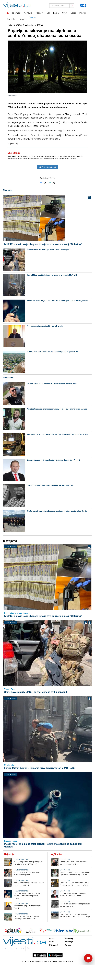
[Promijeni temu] (83, 5)
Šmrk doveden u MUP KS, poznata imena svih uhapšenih (49, 249)
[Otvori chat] (88, 958)
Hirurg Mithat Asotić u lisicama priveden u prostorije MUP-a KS (52, 275)
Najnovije (28, 13)
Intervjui (82, 13)
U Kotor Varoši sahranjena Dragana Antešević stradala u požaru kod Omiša (57, 511)
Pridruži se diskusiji (49, 167)
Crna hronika (11, 546)
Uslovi (52, 942)
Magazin (23, 19)
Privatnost (53, 945)
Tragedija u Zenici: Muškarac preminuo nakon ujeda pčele (50, 485)
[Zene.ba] (30, 930)
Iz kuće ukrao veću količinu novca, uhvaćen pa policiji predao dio (52, 352)
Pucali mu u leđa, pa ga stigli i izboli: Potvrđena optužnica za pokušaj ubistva (57, 301)
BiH (48, 13)
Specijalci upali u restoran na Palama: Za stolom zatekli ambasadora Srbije (57, 434)
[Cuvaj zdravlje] (47, 930)
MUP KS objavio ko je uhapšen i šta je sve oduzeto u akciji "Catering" (43, 244)
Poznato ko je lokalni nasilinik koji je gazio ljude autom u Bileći (52, 383)
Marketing (69, 939)
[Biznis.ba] (64, 930)
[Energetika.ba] (82, 930)
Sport (73, 13)
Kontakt (68, 945)
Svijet (64, 13)
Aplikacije (69, 942)
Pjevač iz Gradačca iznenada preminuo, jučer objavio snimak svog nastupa (57, 409)
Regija (56, 13)
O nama (52, 939)
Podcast (39, 13)
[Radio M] (10, 930)
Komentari (11, 19)
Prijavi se (32, 17)
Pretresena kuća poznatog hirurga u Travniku (45, 326)
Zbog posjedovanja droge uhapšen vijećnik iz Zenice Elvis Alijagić (53, 460)
